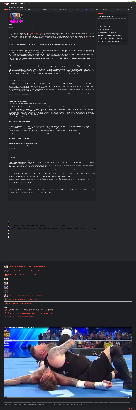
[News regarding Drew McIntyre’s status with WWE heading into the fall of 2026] (38, 9)
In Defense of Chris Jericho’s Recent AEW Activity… (37, 33)
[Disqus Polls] (52, 211)
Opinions (8, 7)
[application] (68, 362)
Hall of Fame (21, 7)
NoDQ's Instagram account (31, 195)
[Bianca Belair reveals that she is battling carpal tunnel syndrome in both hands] (102, 9)
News (5, 7)
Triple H (57, 404)
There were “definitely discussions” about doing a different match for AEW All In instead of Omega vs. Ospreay (110, 35)
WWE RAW (80, 404)
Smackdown (30, 404)
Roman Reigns (10, 404)
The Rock (43, 404)
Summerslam (39, 404)
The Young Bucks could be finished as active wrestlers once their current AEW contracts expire (27, 9)
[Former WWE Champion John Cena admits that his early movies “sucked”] (121, 9)
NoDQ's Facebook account (40, 195)
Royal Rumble (15, 404)
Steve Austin (34, 404)
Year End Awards (16, 7)
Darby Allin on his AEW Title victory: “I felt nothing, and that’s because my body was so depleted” (108, 41)
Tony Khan (53, 404)
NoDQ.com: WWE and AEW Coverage (21, 3)
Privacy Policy (130, 408)
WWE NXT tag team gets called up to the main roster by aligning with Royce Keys (107, 32)
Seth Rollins (25, 404)
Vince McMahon (62, 404)
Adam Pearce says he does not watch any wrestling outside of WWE (105, 29)
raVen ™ (6, 315)
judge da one (6, 312)
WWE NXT (76, 404)
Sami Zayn (20, 404)
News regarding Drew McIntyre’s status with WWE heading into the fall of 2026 (47, 9)
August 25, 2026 (50, 310)
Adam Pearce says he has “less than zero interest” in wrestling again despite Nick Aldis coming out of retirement (110, 38)
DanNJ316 (6, 309)
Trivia (25, 7)
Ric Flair (5, 404)
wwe (72, 404)
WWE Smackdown (85, 404)
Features (12, 7)
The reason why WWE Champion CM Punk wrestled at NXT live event (105, 16)
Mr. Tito (10, 27)
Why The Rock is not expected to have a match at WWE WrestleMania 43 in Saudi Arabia (68, 9)
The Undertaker (48, 404)
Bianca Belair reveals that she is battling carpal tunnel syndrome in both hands (111, 9)
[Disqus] (52, 229)
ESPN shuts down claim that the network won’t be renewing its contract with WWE (107, 19)
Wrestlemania (68, 404)
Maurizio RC (6, 320)
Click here (10, 195)
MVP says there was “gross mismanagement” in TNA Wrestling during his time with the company (90, 9)
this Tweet (85, 37)
